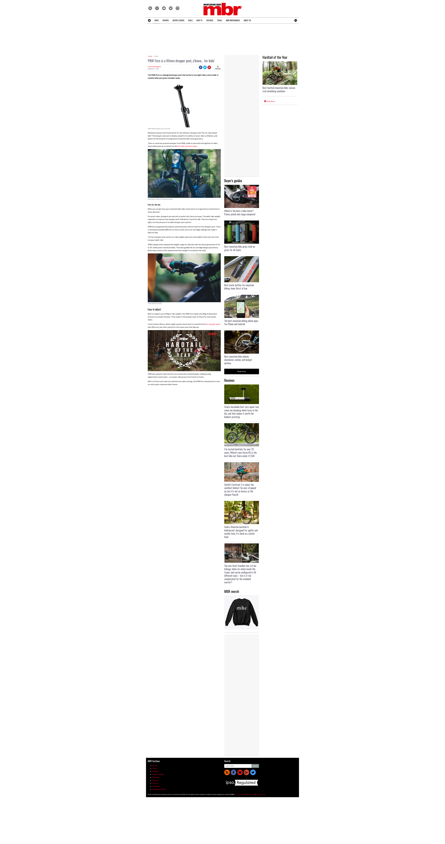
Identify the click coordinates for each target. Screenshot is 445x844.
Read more (241, 371)
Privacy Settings (260, 794)
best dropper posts (212, 324)
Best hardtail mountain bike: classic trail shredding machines (278, 89)
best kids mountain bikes (187, 146)
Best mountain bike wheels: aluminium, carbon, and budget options (238, 360)
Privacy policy (251, 794)
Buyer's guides (233, 180)
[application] (184, 350)
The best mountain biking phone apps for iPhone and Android (241, 322)
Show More (270, 101)
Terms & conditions (240, 794)
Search (255, 766)
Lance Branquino (154, 66)
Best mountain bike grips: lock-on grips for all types (239, 248)
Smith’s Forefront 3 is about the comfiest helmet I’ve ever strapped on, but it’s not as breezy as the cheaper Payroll (240, 489)
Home (150, 56)
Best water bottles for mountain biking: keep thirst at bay (239, 286)
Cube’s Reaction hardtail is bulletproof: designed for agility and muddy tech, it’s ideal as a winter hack (241, 532)
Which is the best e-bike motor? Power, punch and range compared (239, 212)
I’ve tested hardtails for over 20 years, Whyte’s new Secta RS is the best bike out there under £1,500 (240, 452)
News (156, 56)
